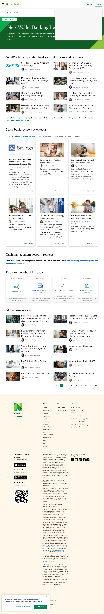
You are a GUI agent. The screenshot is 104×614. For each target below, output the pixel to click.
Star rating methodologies (47, 433)
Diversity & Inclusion (46, 423)
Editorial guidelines (46, 428)
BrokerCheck (60, 551)
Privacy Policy (61, 547)
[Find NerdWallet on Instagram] (80, 461)
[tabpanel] (52, 193)
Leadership (46, 410)
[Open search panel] (80, 4)
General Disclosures (55, 550)
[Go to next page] (95, 385)
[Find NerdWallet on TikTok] (87, 461)
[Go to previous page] (56, 385)
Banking (15, 12)
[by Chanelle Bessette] (22, 69)
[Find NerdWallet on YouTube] (76, 461)
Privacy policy (76, 416)
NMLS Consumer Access (49, 483)
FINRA (44, 542)
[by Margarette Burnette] (70, 72)
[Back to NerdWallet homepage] (7, 12)
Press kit (45, 443)
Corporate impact (46, 418)
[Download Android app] (20, 477)
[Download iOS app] (20, 465)
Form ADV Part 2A (48, 547)
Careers (45, 413)
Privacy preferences (78, 422)
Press (44, 440)
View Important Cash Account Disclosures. (53, 560)
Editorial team (47, 437)
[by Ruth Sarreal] (22, 99)
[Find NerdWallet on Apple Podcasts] (84, 461)
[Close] (46, 597)
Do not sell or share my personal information (79, 426)
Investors (45, 446)
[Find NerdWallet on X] (72, 461)
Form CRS (63, 545)
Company (45, 407)
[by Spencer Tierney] (22, 87)
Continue (40, 606)
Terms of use (75, 407)
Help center (61, 407)
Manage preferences (23, 606)
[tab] (21, 136)
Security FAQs (62, 410)
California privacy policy (80, 419)
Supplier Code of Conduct (77, 412)
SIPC (48, 542)
